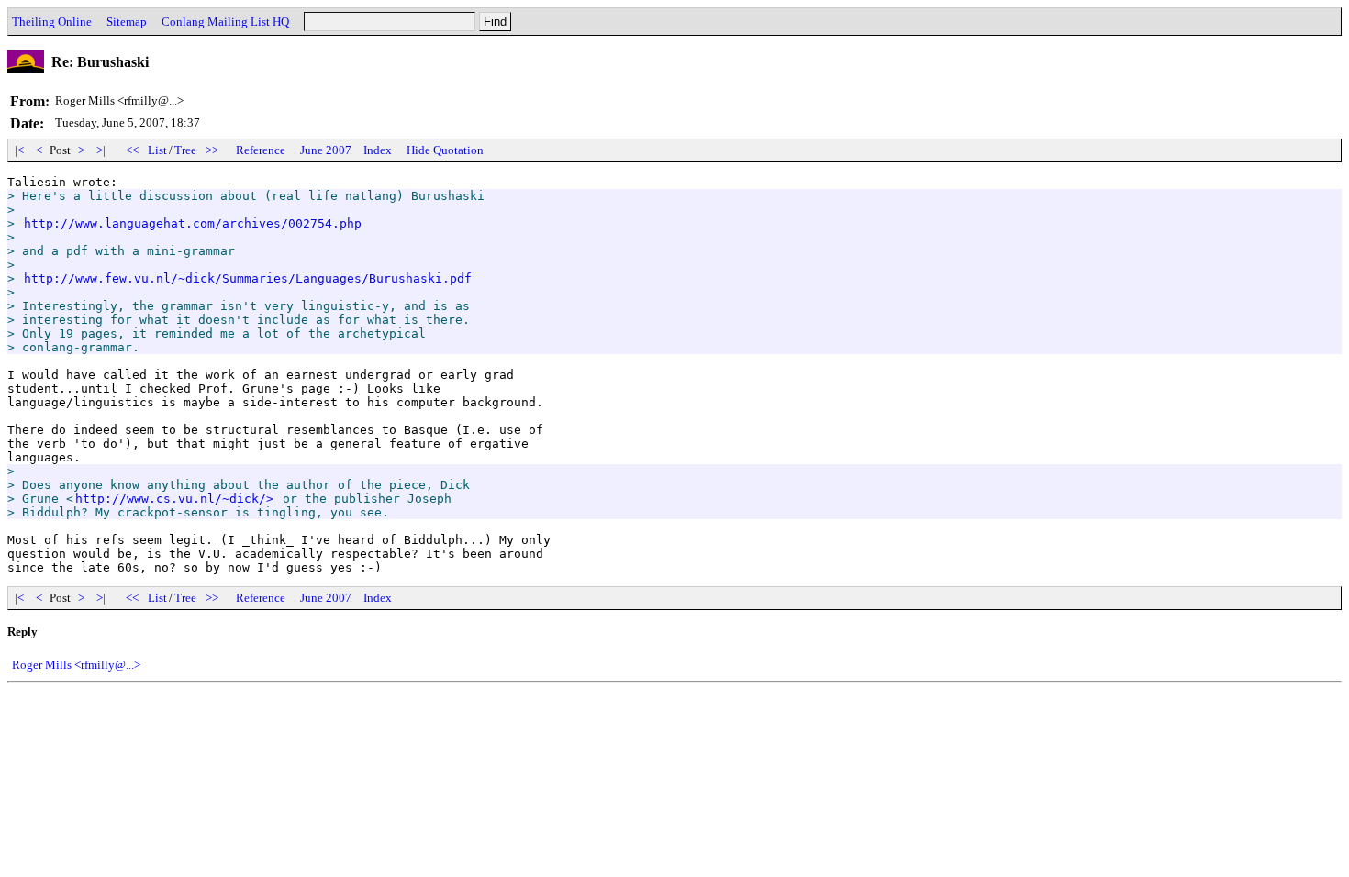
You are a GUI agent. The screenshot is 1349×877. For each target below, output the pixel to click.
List (157, 150)
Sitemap (126, 21)
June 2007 (325, 150)
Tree (185, 150)
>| (101, 150)
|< (19, 150)
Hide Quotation (445, 150)
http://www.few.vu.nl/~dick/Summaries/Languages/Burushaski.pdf (248, 278)
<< (132, 150)
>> (212, 150)
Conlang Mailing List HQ (225, 21)
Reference (260, 150)
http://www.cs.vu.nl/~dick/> (174, 498)
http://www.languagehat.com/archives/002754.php (193, 223)
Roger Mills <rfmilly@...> (76, 665)
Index (377, 150)
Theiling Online (52, 21)
